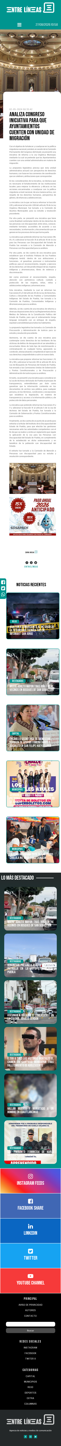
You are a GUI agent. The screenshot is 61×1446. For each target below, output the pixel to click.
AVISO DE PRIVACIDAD (31, 1305)
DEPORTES (30, 1393)
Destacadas (17, 681)
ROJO (14, 621)
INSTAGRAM (30, 1348)
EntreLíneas (31, 566)
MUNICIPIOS (30, 1382)
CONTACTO (30, 1316)
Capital (15, 733)
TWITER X (30, 1359)
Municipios (17, 789)
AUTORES (30, 1310)
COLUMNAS (30, 1404)
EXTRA (30, 1398)
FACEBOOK (30, 1353)
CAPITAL (30, 1376)
